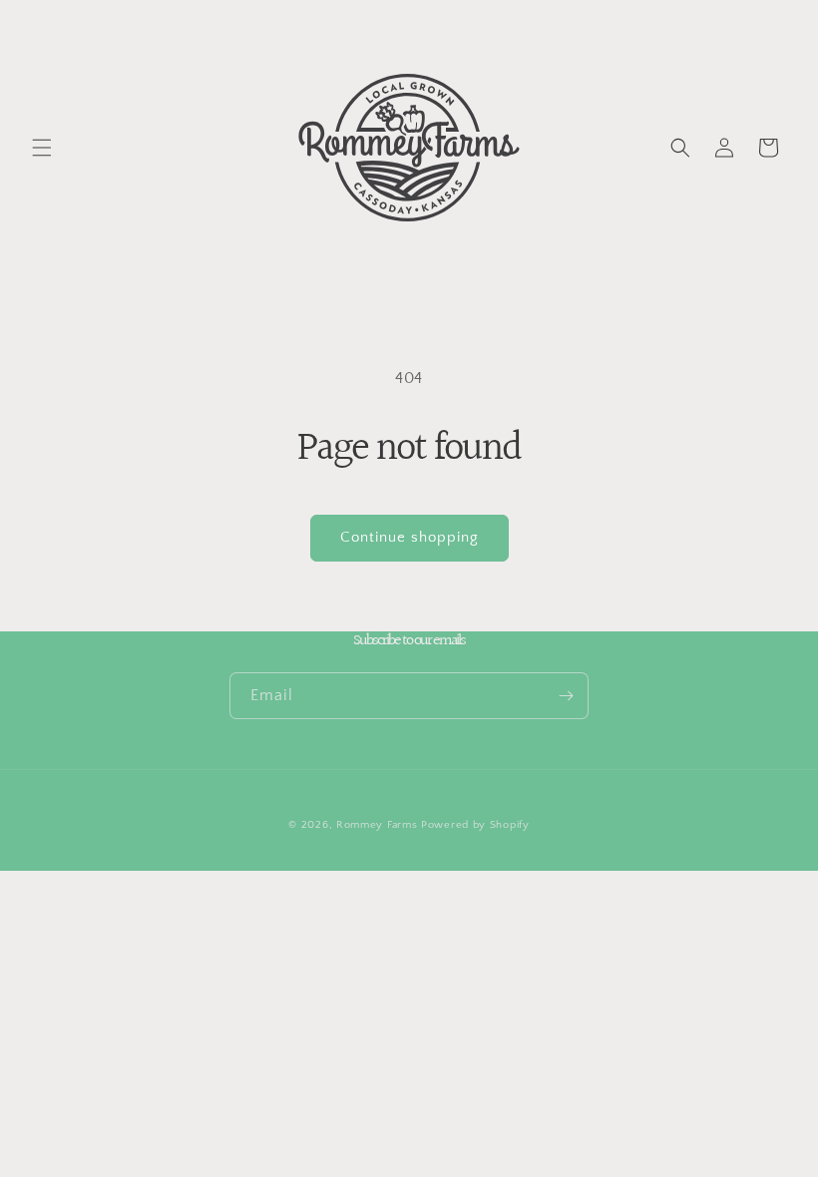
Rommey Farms (376, 825)
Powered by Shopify (475, 825)
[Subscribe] (566, 695)
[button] (42, 148)
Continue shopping (409, 537)
